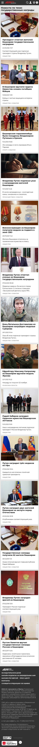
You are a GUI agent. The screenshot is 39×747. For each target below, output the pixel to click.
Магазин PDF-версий (10, 678)
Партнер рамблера (17, 737)
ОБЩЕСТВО (6, 56)
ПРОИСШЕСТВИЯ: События (12, 197)
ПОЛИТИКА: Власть (9, 385)
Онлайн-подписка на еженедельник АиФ (18, 675)
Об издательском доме (11, 673)
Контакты (6, 681)
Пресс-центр (25, 678)
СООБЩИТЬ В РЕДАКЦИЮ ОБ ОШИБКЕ (16, 683)
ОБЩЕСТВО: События (10, 103)
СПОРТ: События (8, 150)
